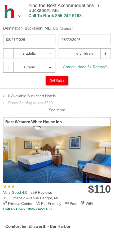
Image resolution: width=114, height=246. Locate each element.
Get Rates (57, 80)
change (66, 28)
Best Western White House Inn (33, 122)
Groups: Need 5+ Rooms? (85, 67)
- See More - (57, 110)
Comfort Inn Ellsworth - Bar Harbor (38, 226)
